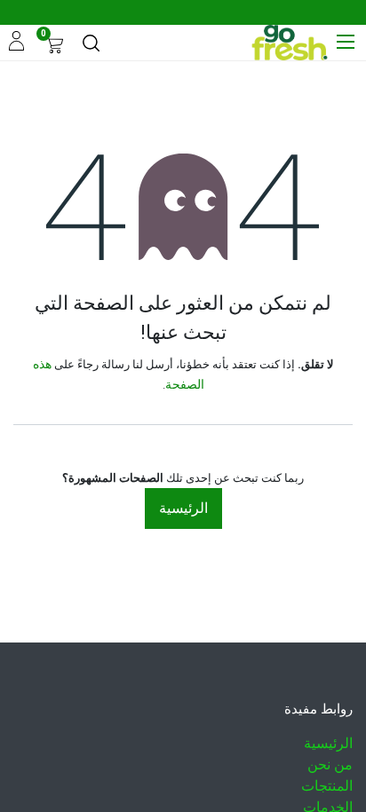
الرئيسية (183, 508)
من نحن (330, 764)
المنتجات (327, 785)
